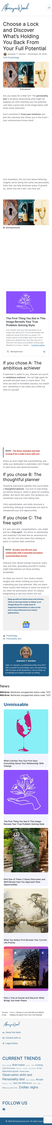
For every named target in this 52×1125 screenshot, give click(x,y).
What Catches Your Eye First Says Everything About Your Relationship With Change (24, 763)
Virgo (39, 1083)
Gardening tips (19, 1068)
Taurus (34, 1083)
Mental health (24, 1071)
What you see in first (10, 1088)
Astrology (9, 1065)
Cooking (39, 1065)
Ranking (33, 1079)
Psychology (13, 57)
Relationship (5, 1083)
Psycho (28, 1079)
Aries (3, 1065)
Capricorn (28, 1065)
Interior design (32, 1068)
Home (12, 1012)
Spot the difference (22, 1083)
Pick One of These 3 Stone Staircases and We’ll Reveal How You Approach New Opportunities (24, 882)
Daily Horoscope (8, 1068)
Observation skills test (17, 1075)
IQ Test (39, 1068)
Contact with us (13, 1038)
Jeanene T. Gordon (26, 661)
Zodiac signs (28, 1087)
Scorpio (10, 1083)
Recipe (39, 1079)
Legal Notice (12, 1043)
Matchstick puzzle (10, 1071)
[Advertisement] (26, 151)
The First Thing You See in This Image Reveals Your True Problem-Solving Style (24, 822)
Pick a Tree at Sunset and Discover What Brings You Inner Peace (24, 999)
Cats (32, 1065)
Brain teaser (18, 1064)
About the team (13, 1032)
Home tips (25, 1068)
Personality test (13, 638)
